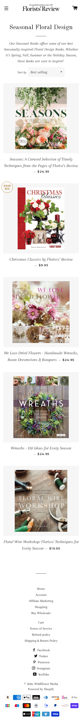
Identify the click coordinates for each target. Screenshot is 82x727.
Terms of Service (41, 628)
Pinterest (43, 662)
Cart (41, 622)
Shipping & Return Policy (41, 641)
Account (41, 595)
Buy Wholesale (41, 613)
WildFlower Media (46, 684)
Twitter (43, 656)
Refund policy (41, 634)
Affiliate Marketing (41, 601)
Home (41, 589)
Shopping (41, 607)
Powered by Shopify (41, 689)
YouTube (43, 674)
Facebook (43, 650)
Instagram (43, 668)
